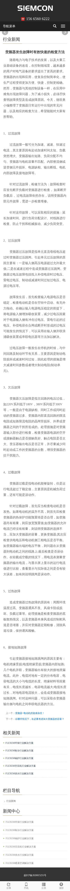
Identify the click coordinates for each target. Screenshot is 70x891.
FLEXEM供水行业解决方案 (19, 773)
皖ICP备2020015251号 (35, 875)
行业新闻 (11, 801)
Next (65, 32)
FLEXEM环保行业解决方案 (19, 743)
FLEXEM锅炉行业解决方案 (19, 758)
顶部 (61, 888)
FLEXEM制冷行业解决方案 (19, 750)
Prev (5, 32)
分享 (8, 888)
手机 (26, 888)
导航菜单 (9, 26)
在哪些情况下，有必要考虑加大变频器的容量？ (39, 719)
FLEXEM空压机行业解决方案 (20, 766)
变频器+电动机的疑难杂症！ (30, 713)
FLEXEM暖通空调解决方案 (20, 863)
